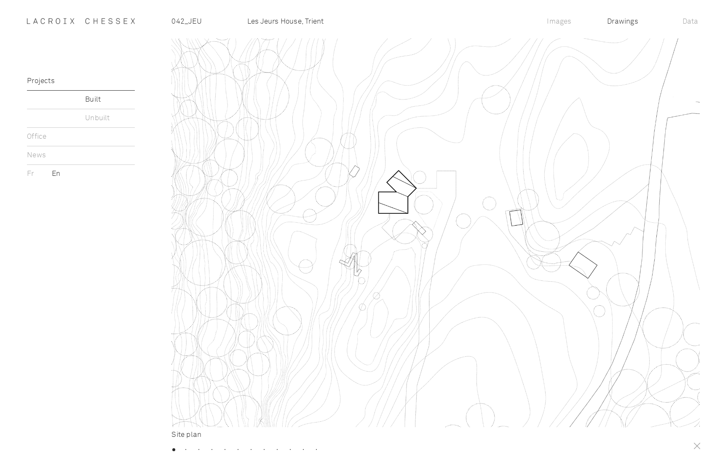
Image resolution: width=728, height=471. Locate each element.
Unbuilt (97, 118)
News (36, 155)
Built (93, 99)
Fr (31, 174)
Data (690, 21)
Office (36, 136)
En (56, 174)
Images (559, 21)
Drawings (622, 21)
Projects (41, 81)
